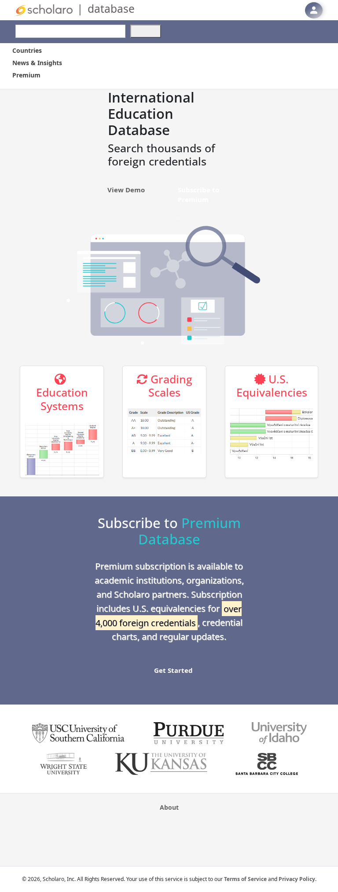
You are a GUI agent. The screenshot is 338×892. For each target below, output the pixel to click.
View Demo (126, 189)
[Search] (145, 31)
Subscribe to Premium (198, 193)
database (111, 8)
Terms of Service (245, 879)
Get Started (173, 670)
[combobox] (70, 31)
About (169, 807)
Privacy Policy (297, 879)
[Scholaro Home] (44, 9)
